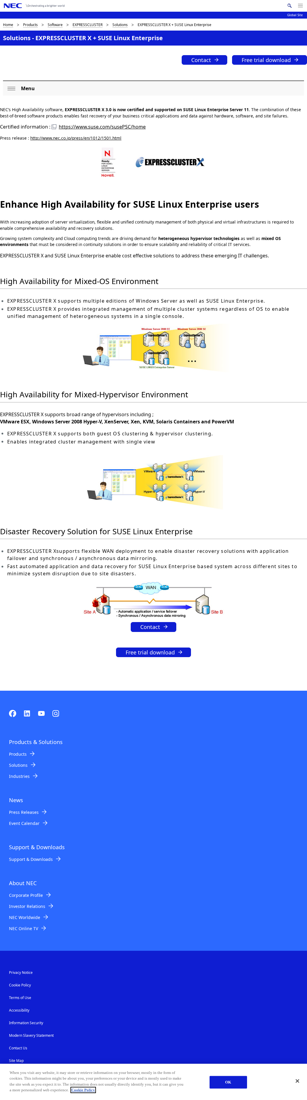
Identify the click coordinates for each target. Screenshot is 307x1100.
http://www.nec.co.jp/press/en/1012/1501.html (75, 138)
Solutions (120, 24)
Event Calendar (24, 823)
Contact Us (18, 1048)
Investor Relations (27, 906)
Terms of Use (20, 997)
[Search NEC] (289, 5)
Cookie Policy (20, 985)
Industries (19, 776)
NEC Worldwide (24, 917)
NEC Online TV (23, 928)
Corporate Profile (26, 895)
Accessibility (19, 1010)
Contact (201, 60)
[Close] (297, 1081)
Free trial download (266, 60)
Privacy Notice (21, 972)
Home (8, 24)
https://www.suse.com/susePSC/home (102, 126)
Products (30, 24)
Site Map (16, 1060)
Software (55, 24)
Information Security (26, 1022)
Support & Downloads (31, 859)
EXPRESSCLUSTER (88, 24)
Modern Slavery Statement (31, 1035)
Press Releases (24, 812)
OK (228, 1082)
